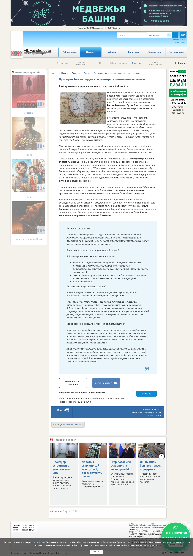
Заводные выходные (81, 63)
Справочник (154, 51)
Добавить (146, 393)
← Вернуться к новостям (73, 383)
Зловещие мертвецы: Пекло (30, 233)
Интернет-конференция (155, 63)
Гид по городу (176, 51)
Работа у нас (69, 51)
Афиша (112, 51)
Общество (137, 63)
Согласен (96, 552)
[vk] (116, 383)
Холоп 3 (35, 191)
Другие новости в (103, 382)
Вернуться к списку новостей (69, 424)
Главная (54, 73)
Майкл (35, 149)
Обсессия (34, 107)
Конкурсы (133, 51)
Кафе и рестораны (118, 63)
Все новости (62, 63)
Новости (90, 51)
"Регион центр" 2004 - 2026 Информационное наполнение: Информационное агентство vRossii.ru (154, 525)
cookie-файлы (38, 542)
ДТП (99, 63)
